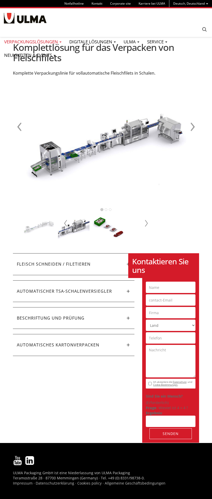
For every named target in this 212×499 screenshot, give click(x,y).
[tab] (73, 264)
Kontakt (97, 3)
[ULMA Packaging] (25, 18)
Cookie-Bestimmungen (165, 384)
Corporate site (120, 3)
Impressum (23, 483)
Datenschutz (179, 382)
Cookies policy (89, 483)
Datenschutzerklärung (55, 483)
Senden (171, 433)
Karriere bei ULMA (152, 3)
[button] (73, 264)
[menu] (190, 3)
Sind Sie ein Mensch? (164, 396)
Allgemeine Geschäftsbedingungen (135, 483)
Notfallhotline (74, 3)
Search (204, 29)
